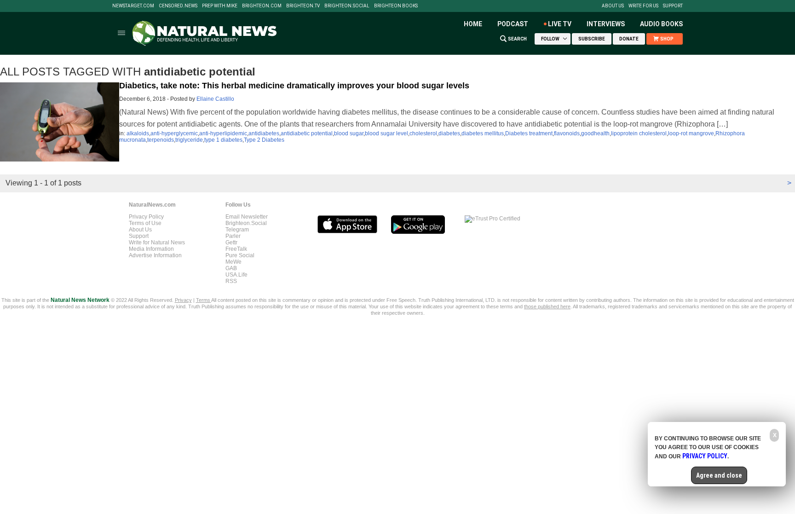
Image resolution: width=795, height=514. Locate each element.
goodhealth (595, 133)
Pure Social (239, 255)
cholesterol (423, 133)
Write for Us (643, 6)
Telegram (237, 229)
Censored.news (178, 6)
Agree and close (719, 475)
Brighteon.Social (346, 6)
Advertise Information (155, 255)
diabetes (449, 133)
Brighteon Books (396, 6)
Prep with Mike (219, 6)
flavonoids (567, 133)
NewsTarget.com (133, 6)
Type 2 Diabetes (264, 140)
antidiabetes (263, 133)
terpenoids (160, 140)
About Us (613, 6)
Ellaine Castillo (215, 99)
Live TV (559, 24)
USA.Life (236, 274)
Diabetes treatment (529, 133)
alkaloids (138, 133)
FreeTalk (236, 249)
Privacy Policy (146, 217)
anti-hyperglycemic (174, 133)
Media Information (151, 249)
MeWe (233, 262)
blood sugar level (386, 133)
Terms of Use (145, 223)
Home (473, 24)
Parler (233, 236)
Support (673, 6)
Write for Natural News (157, 242)
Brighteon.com (262, 6)
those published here (547, 306)
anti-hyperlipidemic (223, 133)
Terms (203, 300)
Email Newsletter (246, 217)
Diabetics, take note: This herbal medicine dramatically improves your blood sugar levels (294, 85)
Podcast (512, 24)
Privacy (183, 300)
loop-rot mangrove (691, 133)
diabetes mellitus (482, 133)
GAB (231, 268)
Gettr (231, 242)
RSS (231, 281)
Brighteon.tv (303, 6)
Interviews (606, 24)
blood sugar (348, 133)
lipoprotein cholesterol (639, 133)
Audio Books (661, 24)
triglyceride (189, 140)
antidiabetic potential (307, 133)
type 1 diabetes (223, 140)
